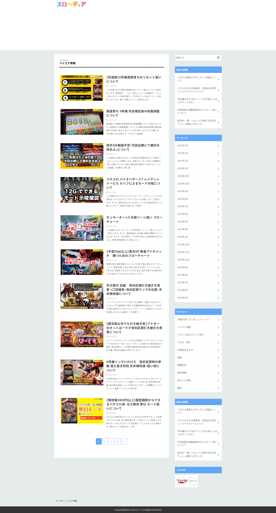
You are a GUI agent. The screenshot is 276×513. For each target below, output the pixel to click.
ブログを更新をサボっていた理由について (196, 79)
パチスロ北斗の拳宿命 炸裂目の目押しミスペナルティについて (196, 90)
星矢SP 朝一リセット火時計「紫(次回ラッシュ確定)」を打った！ (196, 122)
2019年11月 (183, 251)
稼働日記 (181, 364)
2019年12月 (183, 244)
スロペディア (136, 509)
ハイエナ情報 (184, 326)
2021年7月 (182, 145)
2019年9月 (182, 267)
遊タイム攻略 (184, 380)
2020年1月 (182, 236)
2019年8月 (182, 274)
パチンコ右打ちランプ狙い (190, 334)
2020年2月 (182, 229)
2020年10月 (183, 183)
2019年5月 (182, 297)
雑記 (179, 387)
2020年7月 (182, 206)
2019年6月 (182, 289)
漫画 (179, 357)
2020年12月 (183, 175)
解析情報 (181, 372)
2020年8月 (182, 198)
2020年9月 (182, 191)
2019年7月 (182, 282)
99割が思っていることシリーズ (193, 319)
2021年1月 (182, 168)
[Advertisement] (138, 30)
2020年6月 (182, 213)
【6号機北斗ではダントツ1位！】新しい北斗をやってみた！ (197, 100)
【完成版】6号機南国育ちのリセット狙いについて (197, 111)
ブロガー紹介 (184, 342)
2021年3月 (182, 153)
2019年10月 (183, 259)
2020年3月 (182, 221)
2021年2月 (182, 160)
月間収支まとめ (185, 349)
